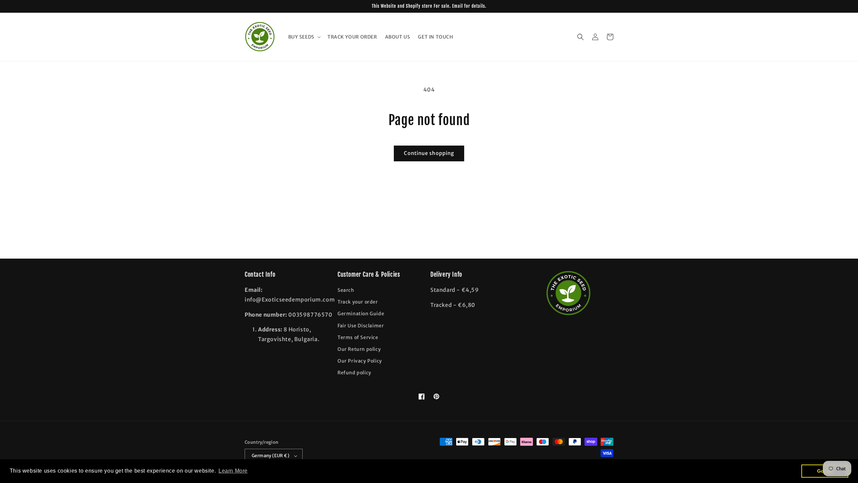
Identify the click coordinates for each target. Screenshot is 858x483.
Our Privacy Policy (360, 361)
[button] (303, 37)
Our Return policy (359, 349)
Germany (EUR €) (270, 456)
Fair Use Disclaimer (361, 326)
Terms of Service (358, 337)
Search (346, 290)
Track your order (358, 302)
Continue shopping (429, 153)
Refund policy (354, 373)
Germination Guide (361, 314)
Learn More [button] (233, 471)
